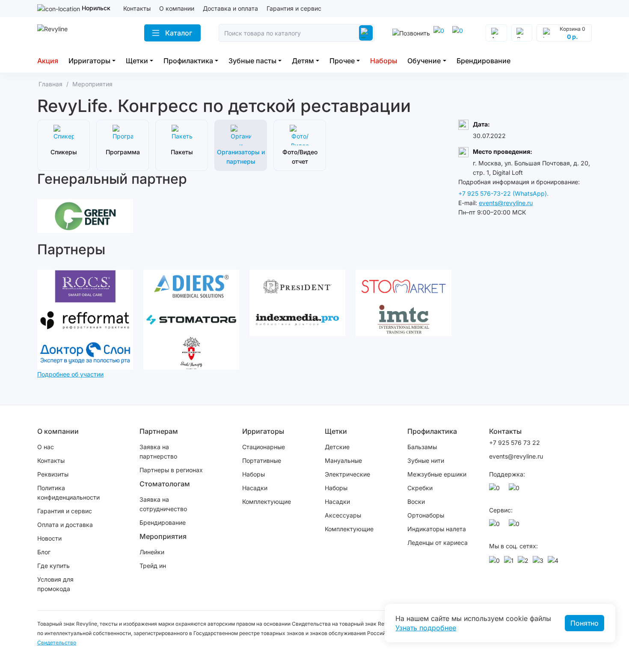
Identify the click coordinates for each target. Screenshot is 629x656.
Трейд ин (152, 565)
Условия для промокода (55, 584)
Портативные (261, 460)
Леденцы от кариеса (437, 542)
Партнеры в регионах (171, 470)
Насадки (254, 487)
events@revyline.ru (506, 202)
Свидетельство (56, 642)
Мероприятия (163, 536)
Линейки (151, 552)
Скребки (420, 487)
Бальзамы (422, 446)
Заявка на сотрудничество (163, 504)
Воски (416, 501)
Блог (43, 552)
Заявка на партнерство (158, 451)
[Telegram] (440, 33)
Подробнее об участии (70, 374)
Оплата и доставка (65, 524)
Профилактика (188, 60)
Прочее (342, 60)
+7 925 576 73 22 (514, 442)
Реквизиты (52, 474)
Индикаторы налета (436, 528)
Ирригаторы (89, 60)
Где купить (53, 565)
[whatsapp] (459, 33)
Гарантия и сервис (294, 8)
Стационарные (263, 446)
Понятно (584, 623)
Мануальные (343, 460)
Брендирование (483, 60)
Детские (337, 446)
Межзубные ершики (436, 474)
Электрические (347, 474)
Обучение (424, 60)
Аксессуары (343, 515)
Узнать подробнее (425, 627)
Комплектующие (266, 501)
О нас (45, 446)
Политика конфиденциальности (68, 492)
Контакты (137, 8)
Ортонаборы (425, 515)
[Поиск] (366, 33)
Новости (49, 538)
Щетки (137, 60)
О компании (176, 8)
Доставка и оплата (230, 8)
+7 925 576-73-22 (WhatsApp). (503, 193)
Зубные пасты (252, 60)
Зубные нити (425, 460)
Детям (303, 60)
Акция (47, 60)
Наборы (383, 60)
